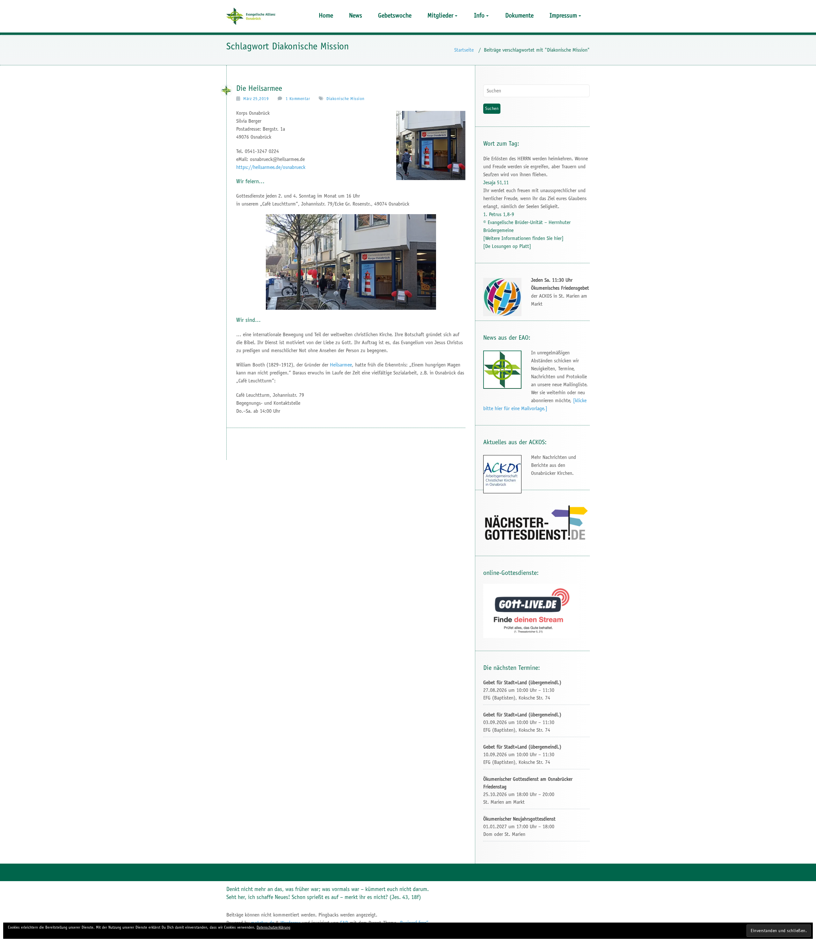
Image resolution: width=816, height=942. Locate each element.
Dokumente (519, 15)
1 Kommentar (298, 99)
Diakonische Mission (345, 98)
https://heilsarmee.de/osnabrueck (270, 167)
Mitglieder (440, 15)
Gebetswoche (395, 15)
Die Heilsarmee (259, 88)
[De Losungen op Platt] (507, 246)
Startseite (464, 50)
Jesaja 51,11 (496, 182)
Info (479, 15)
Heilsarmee (341, 365)
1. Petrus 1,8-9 (498, 214)
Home (326, 15)
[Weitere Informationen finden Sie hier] (523, 238)
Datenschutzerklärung (273, 927)
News (355, 15)
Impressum (563, 15)
